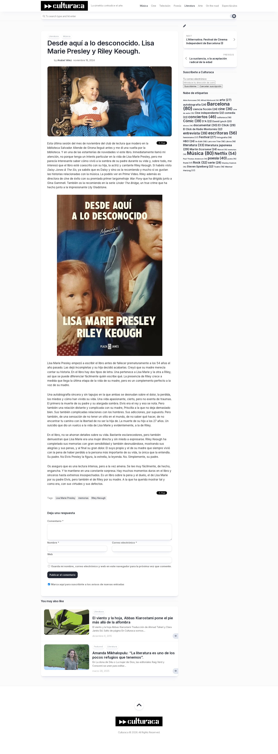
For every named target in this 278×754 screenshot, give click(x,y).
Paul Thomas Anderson (195, 159)
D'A (207, 121)
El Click (227, 125)
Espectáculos (229, 5)
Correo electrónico (124, 542)
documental (205, 125)
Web (50, 554)
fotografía (224, 137)
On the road (212, 5)
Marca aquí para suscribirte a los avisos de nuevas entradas (87, 584)
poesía (217, 158)
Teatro (219, 167)
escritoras (222, 132)
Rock (200, 162)
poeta (231, 159)
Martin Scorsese (203, 149)
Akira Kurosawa (191, 100)
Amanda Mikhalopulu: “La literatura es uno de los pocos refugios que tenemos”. (133, 655)
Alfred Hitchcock (210, 100)
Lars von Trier (216, 141)
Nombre (53, 542)
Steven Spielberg (200, 166)
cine (225, 109)
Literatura (189, 5)
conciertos (202, 117)
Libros (231, 141)
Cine (153, 5)
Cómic (192, 121)
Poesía (177, 5)
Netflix (225, 153)
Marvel (222, 149)
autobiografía (194, 104)
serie (214, 162)
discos (188, 126)
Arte (200, 5)
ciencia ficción (205, 109)
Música (144, 5)
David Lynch (222, 121)
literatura (193, 145)
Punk (187, 163)
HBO (189, 141)
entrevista (195, 133)
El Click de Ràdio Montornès (202, 129)
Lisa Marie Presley (65, 498)
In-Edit (201, 141)
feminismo (190, 137)
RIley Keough (99, 498)
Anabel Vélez (64, 60)
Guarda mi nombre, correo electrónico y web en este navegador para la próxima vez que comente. (111, 566)
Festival (207, 137)
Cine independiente (209, 112)
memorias (83, 498)
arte (225, 100)
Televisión (164, 5)
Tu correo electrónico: (195, 79)
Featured (98, 646)
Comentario (55, 521)
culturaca (224, 117)
